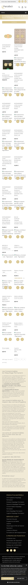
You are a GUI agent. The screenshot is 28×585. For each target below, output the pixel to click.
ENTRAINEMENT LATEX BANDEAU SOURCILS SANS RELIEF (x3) (18, 133)
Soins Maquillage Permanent (14, 511)
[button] (10, 36)
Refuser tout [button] (20, 578)
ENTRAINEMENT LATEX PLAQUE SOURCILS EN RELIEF (6, 133)
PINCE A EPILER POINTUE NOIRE (18, 297)
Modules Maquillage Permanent (15, 502)
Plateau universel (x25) (18, 271)
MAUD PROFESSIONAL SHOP (9, 250)
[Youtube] (25, 1)
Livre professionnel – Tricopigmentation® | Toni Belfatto (6, 76)
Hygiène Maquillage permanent (15, 513)
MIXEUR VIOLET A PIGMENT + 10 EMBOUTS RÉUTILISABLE (6, 299)
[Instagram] (22, 1)
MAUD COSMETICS (18, 248)
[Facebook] (19, 1)
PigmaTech (5, 49)
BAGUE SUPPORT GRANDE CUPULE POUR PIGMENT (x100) (18, 220)
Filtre (14, 22)
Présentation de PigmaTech (14, 540)
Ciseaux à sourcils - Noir (6, 271)
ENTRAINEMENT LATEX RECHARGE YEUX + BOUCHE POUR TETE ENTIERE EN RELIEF (6, 161)
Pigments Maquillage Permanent (15, 504)
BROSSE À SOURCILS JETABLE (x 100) (6, 247)
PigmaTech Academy (12, 547)
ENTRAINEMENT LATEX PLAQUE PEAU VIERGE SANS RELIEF (6, 106)
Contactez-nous (10, 538)
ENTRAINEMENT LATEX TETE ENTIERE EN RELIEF (18, 159)
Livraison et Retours (11, 530)
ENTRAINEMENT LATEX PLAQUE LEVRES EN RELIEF (18, 106)
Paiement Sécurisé (11, 519)
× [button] (26, 565)
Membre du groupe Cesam (14, 543)
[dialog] (14, 574)
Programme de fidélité (12, 521)
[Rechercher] (19, 7)
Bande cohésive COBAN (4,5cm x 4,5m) (18, 324)
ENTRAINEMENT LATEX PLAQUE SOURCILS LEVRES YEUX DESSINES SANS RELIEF (18, 77)
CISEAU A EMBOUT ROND (18, 246)
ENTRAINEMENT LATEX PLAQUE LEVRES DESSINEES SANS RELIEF (18, 48)
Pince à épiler (5, 348)
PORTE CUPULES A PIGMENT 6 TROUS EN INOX (6, 324)
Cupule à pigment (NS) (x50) (17, 349)
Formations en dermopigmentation (16, 532)
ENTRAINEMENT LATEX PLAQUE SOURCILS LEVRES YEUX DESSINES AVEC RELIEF (18, 191)
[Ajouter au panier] (5, 36)
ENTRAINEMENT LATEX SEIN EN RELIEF (6, 46)
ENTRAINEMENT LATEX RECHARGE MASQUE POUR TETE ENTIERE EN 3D (6, 191)
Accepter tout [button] (7, 578)
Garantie (8, 523)
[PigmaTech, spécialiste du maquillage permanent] (7, 7)
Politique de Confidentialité (13, 545)
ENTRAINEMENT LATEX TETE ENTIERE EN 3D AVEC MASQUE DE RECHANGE (6, 220)
